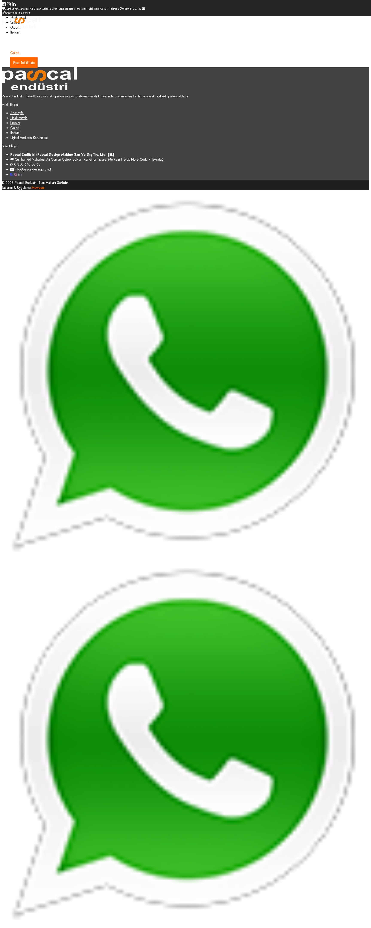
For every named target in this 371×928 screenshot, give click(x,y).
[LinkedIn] (14, 4)
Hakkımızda (18, 42)
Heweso (38, 187)
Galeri (14, 52)
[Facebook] (4, 4)
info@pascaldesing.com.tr (33, 169)
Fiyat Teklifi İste (24, 62)
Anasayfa (17, 37)
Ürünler (15, 47)
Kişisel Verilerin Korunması (29, 137)
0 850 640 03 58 (27, 164)
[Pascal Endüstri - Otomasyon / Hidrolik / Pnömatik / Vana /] (21, 27)
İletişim (15, 132)
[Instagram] (9, 4)
